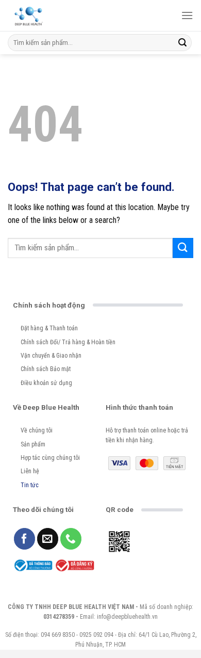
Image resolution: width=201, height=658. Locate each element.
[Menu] (187, 15)
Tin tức (30, 485)
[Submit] (182, 43)
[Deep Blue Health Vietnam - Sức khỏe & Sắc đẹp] (28, 15)
